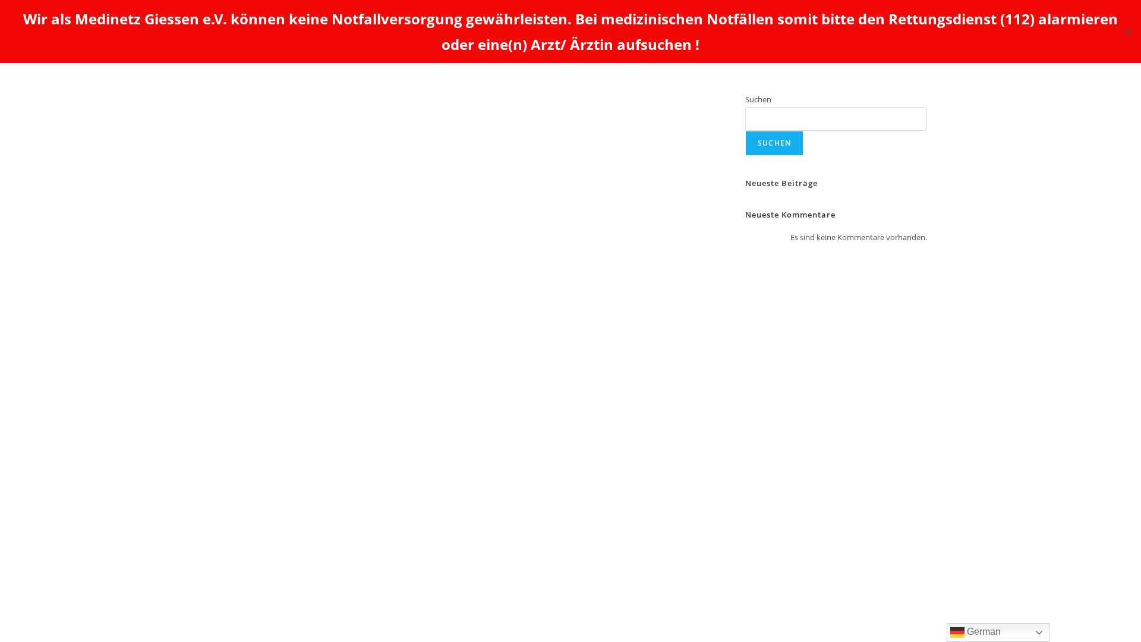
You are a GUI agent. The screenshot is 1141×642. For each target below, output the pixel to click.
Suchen (758, 99)
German (983, 632)
